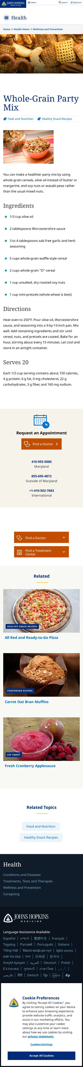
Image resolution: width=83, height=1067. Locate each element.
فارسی (8, 975)
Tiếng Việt (10, 950)
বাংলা (27, 956)
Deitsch (33, 975)
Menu (32, 3)
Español (9, 938)
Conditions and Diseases (22, 875)
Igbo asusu (64, 950)
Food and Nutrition (20, 119)
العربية (34, 962)
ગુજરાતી (29, 968)
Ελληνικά (11, 968)
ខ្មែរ (46, 975)
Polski (65, 962)
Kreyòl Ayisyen (14, 962)
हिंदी (20, 975)
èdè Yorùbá (12, 956)
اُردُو (62, 968)
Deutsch (50, 962)
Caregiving (11, 894)
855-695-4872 (41, 476)
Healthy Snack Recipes (57, 119)
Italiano (64, 944)
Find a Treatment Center (38, 552)
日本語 (40, 956)
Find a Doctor (35, 538)
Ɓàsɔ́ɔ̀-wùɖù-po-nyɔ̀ (37, 950)
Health (19, 17)
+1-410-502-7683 (41, 490)
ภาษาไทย (46, 968)
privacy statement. (41, 1036)
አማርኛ (24, 938)
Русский (26, 944)
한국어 (54, 956)
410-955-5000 (41, 461)
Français (58, 938)
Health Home (21, 29)
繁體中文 (40, 938)
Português (45, 944)
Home (6, 29)
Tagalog (9, 944)
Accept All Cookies (41, 1055)
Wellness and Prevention (48, 29)
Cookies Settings (41, 1044)
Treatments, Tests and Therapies (28, 881)
